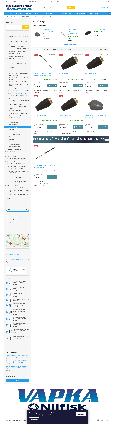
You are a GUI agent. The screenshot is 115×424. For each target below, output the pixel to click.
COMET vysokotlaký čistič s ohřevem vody (19, 191)
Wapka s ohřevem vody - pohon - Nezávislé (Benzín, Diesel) (17, 116)
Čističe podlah (13, 132)
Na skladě (12, 217)
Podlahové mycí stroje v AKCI (16, 56)
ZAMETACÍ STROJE (12, 156)
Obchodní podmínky (55, 1)
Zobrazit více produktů (70, 44)
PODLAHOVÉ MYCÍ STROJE (14, 149)
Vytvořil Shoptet (104, 420)
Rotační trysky (13, 127)
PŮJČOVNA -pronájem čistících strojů (16, 166)
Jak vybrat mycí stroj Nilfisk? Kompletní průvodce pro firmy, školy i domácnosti (17, 356)
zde (64, 415)
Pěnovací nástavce (14, 137)
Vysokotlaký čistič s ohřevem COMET (19, 113)
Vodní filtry (12, 139)
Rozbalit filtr (16, 228)
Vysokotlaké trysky (14, 125)
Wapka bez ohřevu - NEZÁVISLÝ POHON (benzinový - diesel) (19, 74)
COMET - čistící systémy (13, 185)
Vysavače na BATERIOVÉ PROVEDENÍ (18, 51)
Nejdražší (46, 49)
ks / (17, 380)
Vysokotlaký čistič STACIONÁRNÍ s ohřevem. (18, 107)
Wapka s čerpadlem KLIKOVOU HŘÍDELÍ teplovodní (19, 101)
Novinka (12, 222)
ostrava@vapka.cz (14, 255)
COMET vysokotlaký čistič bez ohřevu (19, 188)
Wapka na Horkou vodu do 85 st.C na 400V (18, 70)
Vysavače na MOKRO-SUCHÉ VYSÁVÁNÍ (19, 49)
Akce (11, 219)
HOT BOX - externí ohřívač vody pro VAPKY (18, 85)
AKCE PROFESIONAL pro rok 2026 (15, 39)
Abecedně (68, 49)
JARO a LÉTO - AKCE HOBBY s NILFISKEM (17, 37)
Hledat (71, 7)
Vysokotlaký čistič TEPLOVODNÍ (17, 44)
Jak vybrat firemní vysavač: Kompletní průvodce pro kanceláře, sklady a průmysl (16, 367)
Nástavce (11, 129)
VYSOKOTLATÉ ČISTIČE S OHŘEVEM (16, 93)
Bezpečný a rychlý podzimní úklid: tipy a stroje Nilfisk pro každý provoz (17, 361)
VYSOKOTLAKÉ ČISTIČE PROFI (15, 59)
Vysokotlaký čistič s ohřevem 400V (18, 98)
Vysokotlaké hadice (14, 144)
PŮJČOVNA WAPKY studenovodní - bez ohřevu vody (19, 178)
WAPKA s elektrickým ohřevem (17, 104)
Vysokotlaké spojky (14, 147)
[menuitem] (9, 13)
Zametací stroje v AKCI (15, 54)
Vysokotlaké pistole (14, 122)
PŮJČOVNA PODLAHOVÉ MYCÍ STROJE (19, 169)
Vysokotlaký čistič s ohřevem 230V (18, 96)
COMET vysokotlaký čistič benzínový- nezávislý (19, 195)
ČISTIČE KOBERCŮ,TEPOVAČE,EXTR (16, 159)
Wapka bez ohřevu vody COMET (17, 82)
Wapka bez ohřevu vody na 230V (17, 61)
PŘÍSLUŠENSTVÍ (13, 88)
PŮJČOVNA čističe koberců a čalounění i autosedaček (19, 172)
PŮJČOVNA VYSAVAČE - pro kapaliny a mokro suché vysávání (18, 182)
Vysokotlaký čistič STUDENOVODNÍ (18, 41)
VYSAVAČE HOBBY (11, 152)
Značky (9, 198)
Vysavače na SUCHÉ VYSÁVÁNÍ (16, 46)
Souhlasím (80, 414)
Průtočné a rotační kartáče (16, 134)
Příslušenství (12, 120)
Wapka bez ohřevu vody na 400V (17, 63)
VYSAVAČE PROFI (11, 154)
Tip (11, 225)
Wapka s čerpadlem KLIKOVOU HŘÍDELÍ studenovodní (19, 66)
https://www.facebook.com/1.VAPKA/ (19, 260)
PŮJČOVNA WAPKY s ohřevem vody (18, 175)
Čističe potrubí (13, 142)
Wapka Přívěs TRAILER (15, 111)
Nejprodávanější (57, 49)
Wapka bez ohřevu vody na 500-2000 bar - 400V (18, 78)
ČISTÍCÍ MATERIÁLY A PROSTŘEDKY (16, 164)
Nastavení (34, 420)
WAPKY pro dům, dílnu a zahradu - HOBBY (18, 91)
